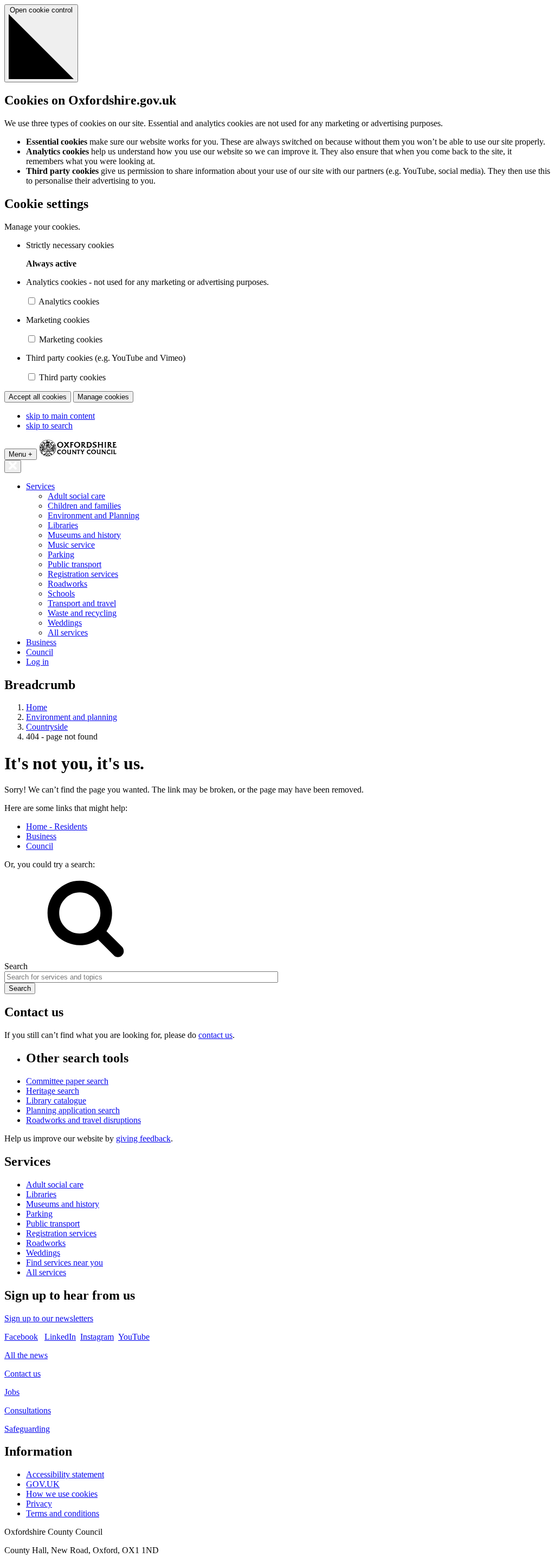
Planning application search (73, 1110)
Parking (61, 554)
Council (39, 652)
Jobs (12, 1392)
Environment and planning (71, 717)
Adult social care (76, 496)
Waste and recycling (82, 613)
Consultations (27, 1410)
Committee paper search (67, 1081)
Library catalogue (56, 1100)
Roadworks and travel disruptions (83, 1120)
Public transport (74, 564)
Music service (71, 544)
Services (40, 486)
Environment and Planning (93, 515)
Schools (61, 593)
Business (41, 642)
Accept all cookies (38, 397)
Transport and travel (82, 603)
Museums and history (84, 535)
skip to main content (60, 415)
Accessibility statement (65, 1474)
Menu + (21, 454)
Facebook (21, 1336)
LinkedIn (60, 1336)
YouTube (134, 1336)
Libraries (63, 525)
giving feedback (143, 1138)
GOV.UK (43, 1484)
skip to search (49, 425)
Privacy (39, 1503)
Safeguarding (27, 1428)
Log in (37, 661)
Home (36, 707)
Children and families (84, 505)
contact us (215, 1035)
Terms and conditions (62, 1513)
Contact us (22, 1373)
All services (68, 632)
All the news (26, 1355)
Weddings (65, 622)
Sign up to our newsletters (48, 1318)
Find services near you (64, 1262)
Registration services (83, 574)
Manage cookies (103, 397)
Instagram (97, 1336)
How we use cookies (62, 1493)
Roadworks (67, 583)
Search (16, 966)
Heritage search (52, 1090)
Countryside (47, 726)
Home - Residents (56, 826)
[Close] (12, 466)
